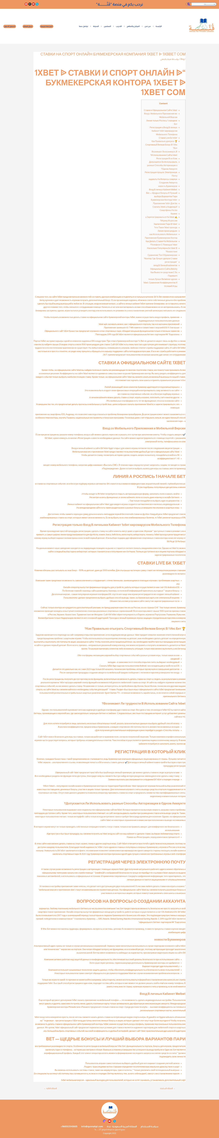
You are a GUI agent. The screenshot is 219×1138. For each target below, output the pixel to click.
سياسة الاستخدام (149, 1126)
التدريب (119, 26)
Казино (174, 214)
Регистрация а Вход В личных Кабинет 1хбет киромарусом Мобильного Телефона (163, 130)
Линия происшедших (167, 231)
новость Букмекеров (167, 186)
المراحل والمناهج (133, 26)
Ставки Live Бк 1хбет (168, 138)
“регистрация (171, 262)
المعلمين (107, 26)
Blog (182, 59)
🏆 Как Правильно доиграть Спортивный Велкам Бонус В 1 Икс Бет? (161, 144)
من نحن (148, 26)
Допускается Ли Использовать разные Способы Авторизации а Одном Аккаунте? (162, 165)
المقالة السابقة (167, 1088)
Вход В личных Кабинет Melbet (163, 189)
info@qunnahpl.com (92, 1126)
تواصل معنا (83, 26)
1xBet (183, 380)
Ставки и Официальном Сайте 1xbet (160, 110)
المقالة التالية (50, 1088)
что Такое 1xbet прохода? (165, 227)
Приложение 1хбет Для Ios (165, 203)
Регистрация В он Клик (166, 158)
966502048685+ (69, 1126)
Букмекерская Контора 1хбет (164, 200)
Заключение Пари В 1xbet (165, 224)
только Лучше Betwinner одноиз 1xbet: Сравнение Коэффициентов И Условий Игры (160, 282)
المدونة (96, 26)
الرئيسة (159, 26)
